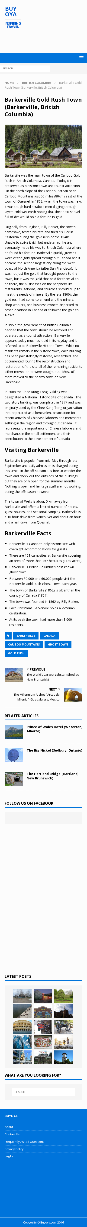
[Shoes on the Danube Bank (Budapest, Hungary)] (22, 1011)
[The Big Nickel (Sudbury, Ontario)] (14, 755)
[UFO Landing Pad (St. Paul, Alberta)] (43, 1057)
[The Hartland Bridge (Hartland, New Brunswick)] (14, 779)
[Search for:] (25, 68)
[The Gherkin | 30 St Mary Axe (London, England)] (22, 1042)
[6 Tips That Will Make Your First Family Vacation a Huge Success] (63, 1042)
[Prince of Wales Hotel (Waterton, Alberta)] (14, 732)
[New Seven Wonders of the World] (22, 1027)
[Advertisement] (46, 41)
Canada (49, 636)
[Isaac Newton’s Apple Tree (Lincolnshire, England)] (63, 996)
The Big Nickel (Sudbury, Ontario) (54, 750)
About (9, 1127)
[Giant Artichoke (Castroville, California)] (43, 996)
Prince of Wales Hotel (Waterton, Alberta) (54, 729)
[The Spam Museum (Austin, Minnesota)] (43, 1011)
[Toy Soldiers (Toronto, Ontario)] (22, 1057)
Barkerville (25, 636)
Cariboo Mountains (24, 644)
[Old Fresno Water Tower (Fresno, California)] (63, 1057)
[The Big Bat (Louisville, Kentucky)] (63, 1011)
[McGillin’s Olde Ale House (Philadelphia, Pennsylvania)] (43, 1027)
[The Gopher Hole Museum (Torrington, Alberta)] (43, 1042)
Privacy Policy (14, 1149)
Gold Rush (16, 653)
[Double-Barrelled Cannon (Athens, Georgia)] (63, 1027)
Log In (9, 1156)
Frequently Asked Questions (25, 1142)
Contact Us (12, 1134)
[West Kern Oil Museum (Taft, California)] (22, 996)
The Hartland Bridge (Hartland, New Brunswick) (52, 776)
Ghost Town (58, 644)
